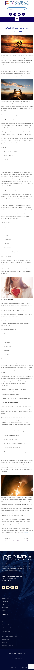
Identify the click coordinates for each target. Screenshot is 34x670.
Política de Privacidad (17, 663)
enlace (26, 532)
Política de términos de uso (17, 658)
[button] (17, 19)
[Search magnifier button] (25, 9)
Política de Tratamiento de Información (17, 653)
